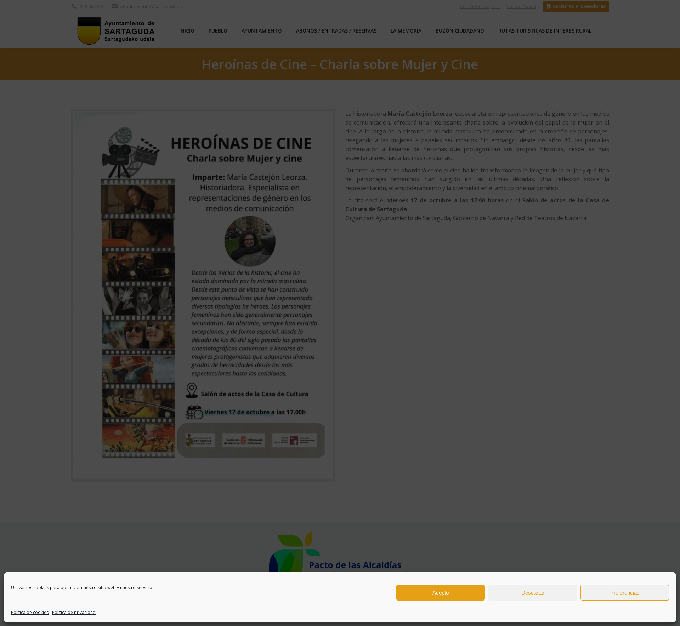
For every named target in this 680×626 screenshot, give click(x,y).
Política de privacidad (74, 612)
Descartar (532, 593)
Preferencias (625, 593)
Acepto (440, 593)
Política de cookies (30, 612)
